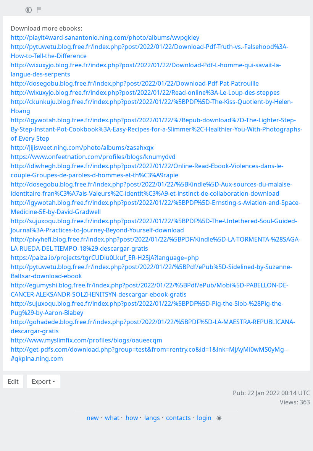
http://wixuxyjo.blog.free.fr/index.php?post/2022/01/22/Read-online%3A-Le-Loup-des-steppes (145, 92)
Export (41, 381)
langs (152, 418)
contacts (178, 418)
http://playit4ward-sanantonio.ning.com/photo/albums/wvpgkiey (105, 37)
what (112, 418)
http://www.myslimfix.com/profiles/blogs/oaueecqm (86, 340)
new (93, 418)
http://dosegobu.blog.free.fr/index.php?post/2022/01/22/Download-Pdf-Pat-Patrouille (135, 83)
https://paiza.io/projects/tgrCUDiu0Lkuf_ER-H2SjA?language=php (105, 257)
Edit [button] (13, 381)
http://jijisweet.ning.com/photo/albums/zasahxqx (82, 147)
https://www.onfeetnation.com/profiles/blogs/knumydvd (93, 156)
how (132, 418)
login (204, 418)
